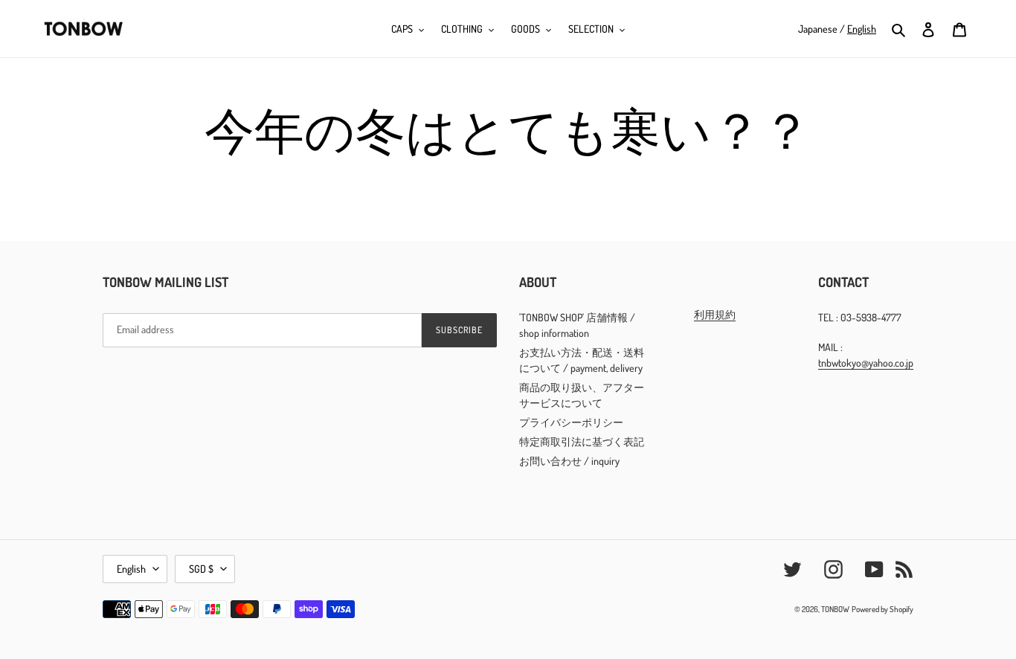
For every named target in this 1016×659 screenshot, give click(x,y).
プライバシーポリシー (571, 422)
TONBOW (835, 609)
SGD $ (201, 568)
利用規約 (715, 314)
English (131, 568)
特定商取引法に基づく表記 (581, 441)
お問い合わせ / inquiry (569, 460)
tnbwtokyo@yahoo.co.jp (865, 362)
